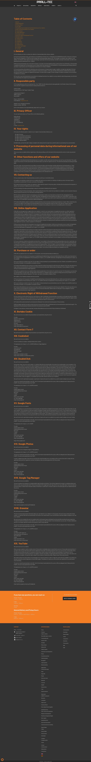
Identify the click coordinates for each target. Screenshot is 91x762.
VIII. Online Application (19, 32)
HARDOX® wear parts (45, 695)
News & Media (44, 727)
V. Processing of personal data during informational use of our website (30, 28)
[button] (2, 759)
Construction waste (45, 669)
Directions (65, 640)
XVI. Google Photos (19, 44)
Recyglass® (43, 660)
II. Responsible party (19, 23)
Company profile (44, 740)
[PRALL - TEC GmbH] (45, 2)
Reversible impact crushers (46, 636)
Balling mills (43, 647)
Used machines (44, 662)
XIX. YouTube (17, 48)
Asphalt (42, 684)
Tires (42, 689)
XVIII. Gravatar (18, 47)
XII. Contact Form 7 (19, 38)
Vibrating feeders (44, 658)
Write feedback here (70, 598)
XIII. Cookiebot (18, 39)
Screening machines (45, 656)
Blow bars (43, 698)
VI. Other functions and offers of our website (24, 29)
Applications (43, 667)
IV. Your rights (18, 26)
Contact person (44, 746)
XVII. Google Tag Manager (20, 45)
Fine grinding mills (44, 638)
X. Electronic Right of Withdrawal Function (24, 35)
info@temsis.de (20, 125)
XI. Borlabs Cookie (19, 36)
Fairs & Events (44, 733)
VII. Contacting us (18, 31)
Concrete (43, 682)
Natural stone (44, 687)
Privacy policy (65, 643)
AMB (64, 647)
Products (43, 632)
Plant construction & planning (47, 711)
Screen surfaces (44, 704)
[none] (76, 2)
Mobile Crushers (44, 649)
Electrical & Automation (45, 722)
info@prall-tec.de (24, 100)
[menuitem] (76, 2)
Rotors (42, 653)
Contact (42, 745)
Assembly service (44, 709)
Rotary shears (44, 644)
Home (42, 629)
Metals (42, 675)
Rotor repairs (43, 718)
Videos (42, 729)
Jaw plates (43, 700)
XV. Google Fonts (18, 42)
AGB (64, 645)
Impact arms (43, 702)
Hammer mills (44, 640)
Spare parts (43, 694)
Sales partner (43, 749)
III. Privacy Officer (19, 25)
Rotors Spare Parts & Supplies (47, 707)
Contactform (43, 751)
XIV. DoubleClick (18, 41)
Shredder (43, 642)
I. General (17, 22)
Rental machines (44, 664)
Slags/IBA (43, 673)
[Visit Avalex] (75, 21)
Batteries (43, 680)
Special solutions (44, 691)
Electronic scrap (44, 678)
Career (42, 742)
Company (43, 738)
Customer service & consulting (47, 724)
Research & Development (46, 713)
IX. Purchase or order (19, 33)
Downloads (43, 735)
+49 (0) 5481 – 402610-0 (20, 635)
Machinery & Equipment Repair (47, 715)
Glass (42, 671)
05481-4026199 (19, 637)
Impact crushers (44, 633)
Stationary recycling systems (46, 651)
